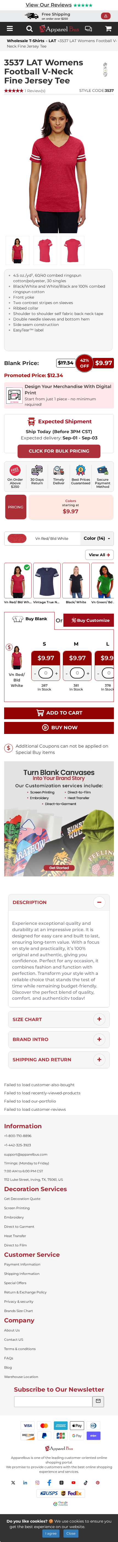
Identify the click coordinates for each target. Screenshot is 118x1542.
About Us (12, 1330)
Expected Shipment (64, 421)
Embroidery (14, 1217)
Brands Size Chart (18, 1311)
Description (30, 902)
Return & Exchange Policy (25, 1292)
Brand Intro (30, 1039)
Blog (8, 1367)
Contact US (13, 1339)
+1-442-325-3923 (17, 1145)
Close (70, 1533)
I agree (51, 1533)
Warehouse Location (21, 1377)
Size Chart (27, 1019)
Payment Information (22, 1264)
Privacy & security (18, 1301)
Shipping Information (22, 1274)
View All (97, 554)
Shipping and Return (42, 1059)
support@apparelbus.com (25, 1154)
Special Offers (15, 1283)
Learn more (97, 1526)
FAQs (8, 1358)
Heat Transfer (15, 1236)
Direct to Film (15, 1245)
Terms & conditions (20, 1349)
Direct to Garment (19, 1227)
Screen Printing (17, 1208)
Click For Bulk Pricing (59, 451)
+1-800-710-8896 (17, 1136)
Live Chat (89, 28)
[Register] (107, 16)
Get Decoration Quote (22, 1199)
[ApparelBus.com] (58, 29)
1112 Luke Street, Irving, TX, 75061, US (33, 1179)
